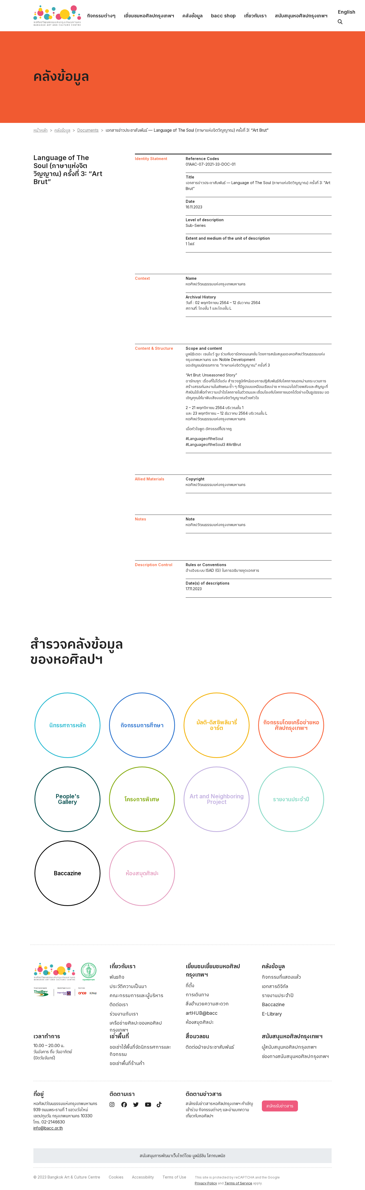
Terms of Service (238, 1183)
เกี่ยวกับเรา (255, 15)
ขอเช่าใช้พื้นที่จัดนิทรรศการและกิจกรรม (140, 1050)
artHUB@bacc (202, 1013)
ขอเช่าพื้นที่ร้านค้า (127, 1063)
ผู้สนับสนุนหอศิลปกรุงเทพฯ (289, 1047)
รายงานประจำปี (278, 995)
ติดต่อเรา (119, 1004)
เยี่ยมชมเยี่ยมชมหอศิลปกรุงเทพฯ (213, 970)
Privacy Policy (206, 1183)
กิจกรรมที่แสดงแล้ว (281, 977)
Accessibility (143, 1177)
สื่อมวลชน (197, 1036)
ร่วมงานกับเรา (124, 1014)
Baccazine (273, 1004)
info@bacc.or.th (48, 1128)
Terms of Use (174, 1177)
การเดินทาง (197, 994)
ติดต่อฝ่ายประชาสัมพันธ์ (210, 1047)
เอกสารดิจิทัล (275, 986)
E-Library (272, 1014)
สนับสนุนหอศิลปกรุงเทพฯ (301, 15)
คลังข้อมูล (193, 15)
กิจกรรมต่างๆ (101, 15)
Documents (88, 130)
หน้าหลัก (40, 130)
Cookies (116, 1177)
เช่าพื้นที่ (119, 1036)
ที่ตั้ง (190, 985)
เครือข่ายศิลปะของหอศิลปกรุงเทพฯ (136, 1026)
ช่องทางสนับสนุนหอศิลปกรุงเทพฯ (295, 1056)
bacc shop (223, 15)
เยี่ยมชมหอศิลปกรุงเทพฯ (149, 15)
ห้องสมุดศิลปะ (200, 1022)
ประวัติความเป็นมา (128, 986)
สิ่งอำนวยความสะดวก (207, 1003)
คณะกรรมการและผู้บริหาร (136, 995)
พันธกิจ (117, 977)
